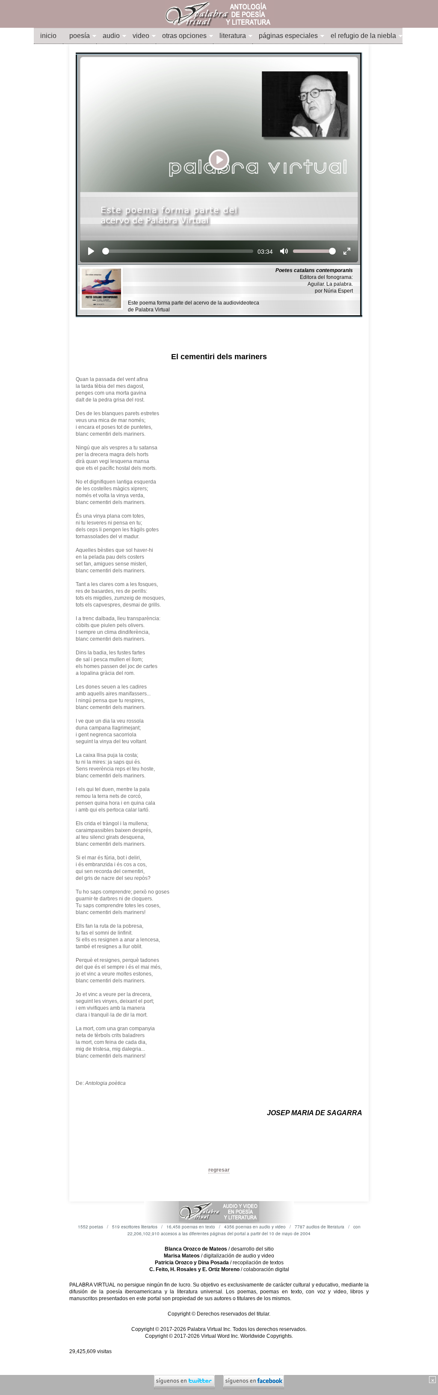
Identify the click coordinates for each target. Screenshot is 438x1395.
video (141, 35)
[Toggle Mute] (284, 251)
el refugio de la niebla (363, 35)
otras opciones (184, 35)
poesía (79, 35)
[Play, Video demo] (91, 251)
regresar (219, 1170)
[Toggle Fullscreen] (347, 251)
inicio (48, 35)
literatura (232, 35)
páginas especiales (288, 35)
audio (111, 35)
